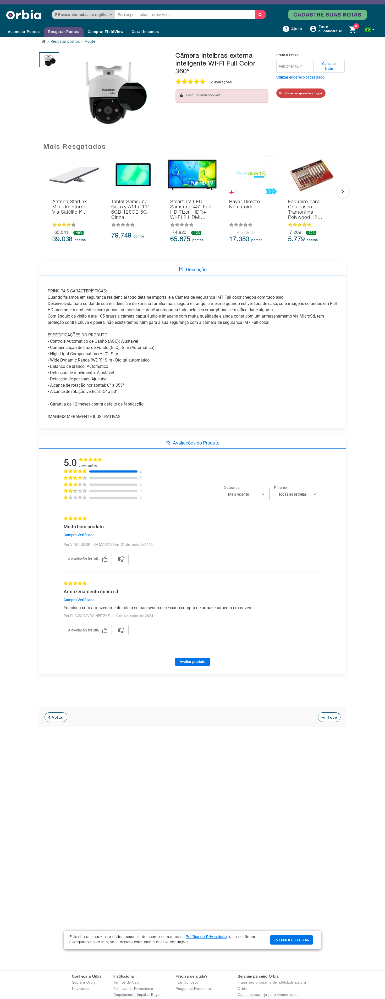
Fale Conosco (187, 983)
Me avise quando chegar (303, 93)
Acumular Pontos (24, 32)
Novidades (80, 989)
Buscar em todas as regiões (83, 15)
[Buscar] (260, 14)
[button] (369, 29)
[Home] (23, 14)
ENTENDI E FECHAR (291, 940)
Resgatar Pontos (63, 32)
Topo (331, 717)
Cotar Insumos (145, 32)
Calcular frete (329, 66)
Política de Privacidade (206, 937)
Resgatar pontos (65, 42)
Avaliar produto (192, 661)
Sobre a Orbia (83, 983)
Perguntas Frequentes (194, 989)
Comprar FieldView (105, 32)
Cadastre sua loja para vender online (269, 995)
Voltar (57, 717)
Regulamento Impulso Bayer (137, 995)
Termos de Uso (126, 983)
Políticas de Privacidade (133, 989)
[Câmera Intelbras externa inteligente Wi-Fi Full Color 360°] (49, 59)
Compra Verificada (79, 535)
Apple (90, 42)
